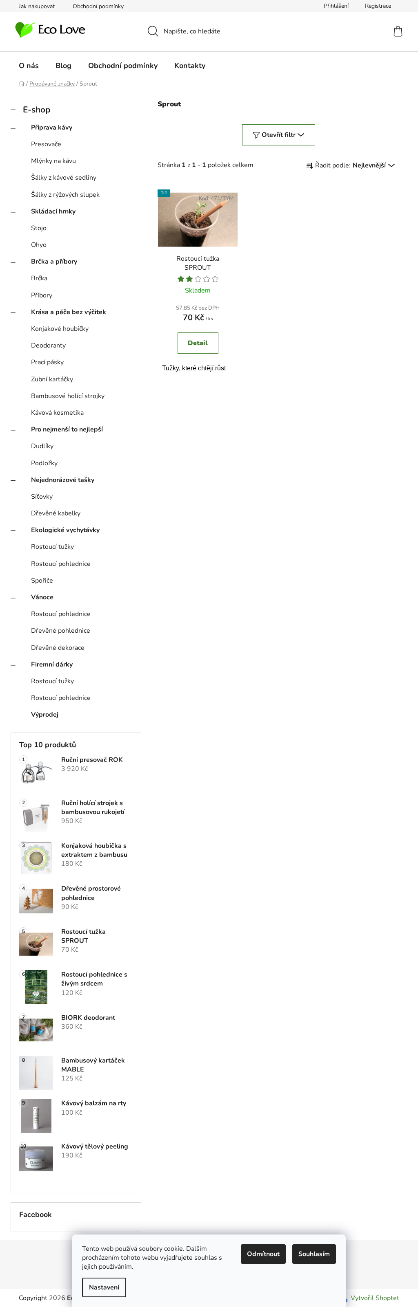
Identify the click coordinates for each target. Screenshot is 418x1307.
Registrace (378, 6)
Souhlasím (314, 1254)
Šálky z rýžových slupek (65, 194)
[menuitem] (29, 65)
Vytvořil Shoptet (375, 1298)
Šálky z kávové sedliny (63, 177)
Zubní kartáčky (52, 379)
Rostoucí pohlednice (61, 563)
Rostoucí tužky (52, 546)
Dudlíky (42, 446)
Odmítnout (263, 1254)
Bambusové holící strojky (67, 396)
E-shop (36, 109)
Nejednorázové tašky (62, 479)
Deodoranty (48, 345)
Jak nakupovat (37, 6)
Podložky (44, 463)
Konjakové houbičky (60, 328)
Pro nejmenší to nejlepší (67, 429)
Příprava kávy (51, 127)
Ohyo (39, 244)
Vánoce (42, 597)
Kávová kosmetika (57, 412)
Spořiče (42, 580)
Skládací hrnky (53, 211)
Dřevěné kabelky (55, 513)
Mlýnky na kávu (53, 160)
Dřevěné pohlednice (60, 630)
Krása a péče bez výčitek (68, 312)
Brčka (39, 278)
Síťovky (42, 496)
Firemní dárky (52, 664)
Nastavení (104, 1287)
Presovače (46, 144)
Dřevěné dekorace (57, 647)
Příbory (41, 295)
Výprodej (44, 714)
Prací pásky (47, 362)
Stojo (39, 228)
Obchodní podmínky (98, 6)
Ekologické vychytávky (65, 530)
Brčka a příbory (54, 261)
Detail (198, 343)
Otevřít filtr (279, 134)
